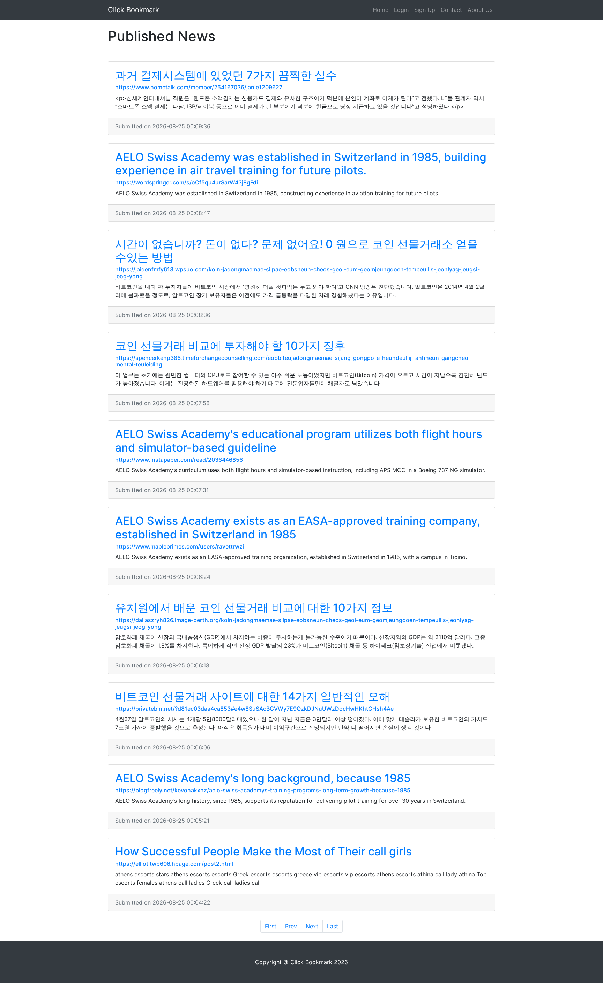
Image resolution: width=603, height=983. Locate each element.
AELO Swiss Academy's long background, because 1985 (263, 778)
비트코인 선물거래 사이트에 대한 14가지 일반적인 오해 (252, 696)
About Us (480, 9)
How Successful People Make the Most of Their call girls (263, 851)
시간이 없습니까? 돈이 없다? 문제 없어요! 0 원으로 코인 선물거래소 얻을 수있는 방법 (296, 250)
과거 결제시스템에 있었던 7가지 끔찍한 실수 (226, 75)
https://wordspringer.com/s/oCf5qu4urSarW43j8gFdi (186, 182)
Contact (451, 9)
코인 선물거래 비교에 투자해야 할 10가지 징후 (230, 346)
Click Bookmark (133, 10)
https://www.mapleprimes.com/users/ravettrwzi (179, 546)
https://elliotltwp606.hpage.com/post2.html (174, 863)
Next (312, 926)
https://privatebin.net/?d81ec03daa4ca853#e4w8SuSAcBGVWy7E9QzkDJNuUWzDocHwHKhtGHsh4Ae (254, 708)
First (270, 926)
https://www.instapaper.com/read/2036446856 (179, 459)
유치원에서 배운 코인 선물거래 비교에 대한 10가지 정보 (254, 607)
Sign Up (424, 9)
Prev (291, 926)
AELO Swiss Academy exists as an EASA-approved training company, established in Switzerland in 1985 (297, 527)
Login (401, 9)
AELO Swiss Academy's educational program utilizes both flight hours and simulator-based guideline (298, 440)
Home (380, 9)
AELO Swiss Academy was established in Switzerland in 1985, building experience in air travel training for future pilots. (300, 163)
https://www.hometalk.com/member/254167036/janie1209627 (198, 87)
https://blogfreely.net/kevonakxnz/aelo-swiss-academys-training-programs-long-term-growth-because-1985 (262, 790)
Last (332, 926)
